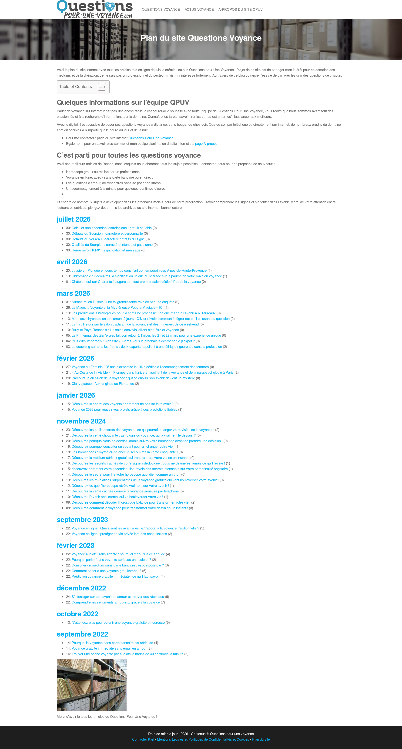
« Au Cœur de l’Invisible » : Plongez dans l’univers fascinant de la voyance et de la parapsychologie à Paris (153, 372)
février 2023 (75, 545)
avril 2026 (72, 261)
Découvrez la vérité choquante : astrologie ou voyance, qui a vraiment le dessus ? (134, 435)
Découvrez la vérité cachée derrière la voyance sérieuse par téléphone (125, 490)
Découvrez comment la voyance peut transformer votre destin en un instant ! (130, 507)
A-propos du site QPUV (240, 9)
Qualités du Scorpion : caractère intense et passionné (112, 244)
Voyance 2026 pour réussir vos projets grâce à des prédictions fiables (124, 409)
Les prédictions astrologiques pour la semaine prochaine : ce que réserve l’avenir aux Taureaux (144, 312)
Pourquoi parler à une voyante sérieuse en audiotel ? (111, 559)
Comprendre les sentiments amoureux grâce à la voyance (116, 602)
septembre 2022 (82, 634)
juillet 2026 (74, 219)
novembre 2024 (81, 421)
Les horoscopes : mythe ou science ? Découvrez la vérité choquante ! (125, 451)
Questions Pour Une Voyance (151, 137)
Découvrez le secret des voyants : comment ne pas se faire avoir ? (123, 403)
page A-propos (206, 143)
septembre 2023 (82, 519)
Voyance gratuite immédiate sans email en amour (109, 648)
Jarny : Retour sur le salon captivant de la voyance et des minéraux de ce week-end (135, 324)
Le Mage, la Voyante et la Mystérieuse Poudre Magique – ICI (118, 307)
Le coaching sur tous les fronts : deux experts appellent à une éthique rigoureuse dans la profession (147, 346)
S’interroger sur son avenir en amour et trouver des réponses (118, 596)
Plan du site (261, 739)
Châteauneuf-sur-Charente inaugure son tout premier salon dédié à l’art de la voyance (136, 281)
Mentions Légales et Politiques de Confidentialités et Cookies (203, 739)
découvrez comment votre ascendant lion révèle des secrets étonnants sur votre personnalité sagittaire (150, 468)
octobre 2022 (77, 613)
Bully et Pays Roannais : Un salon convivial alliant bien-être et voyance (125, 329)
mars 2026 (73, 293)
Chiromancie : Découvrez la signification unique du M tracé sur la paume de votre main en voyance (147, 275)
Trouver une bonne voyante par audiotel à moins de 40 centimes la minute (127, 653)
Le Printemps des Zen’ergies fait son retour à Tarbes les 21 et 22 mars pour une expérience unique (146, 335)
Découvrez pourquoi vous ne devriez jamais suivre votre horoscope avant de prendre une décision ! (147, 440)
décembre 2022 (81, 588)
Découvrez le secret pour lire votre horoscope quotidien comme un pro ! (126, 474)
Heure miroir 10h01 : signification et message (106, 249)
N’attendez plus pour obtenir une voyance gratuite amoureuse (118, 622)
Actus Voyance (199, 9)
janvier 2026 (76, 395)
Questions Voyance (161, 9)
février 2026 (75, 358)
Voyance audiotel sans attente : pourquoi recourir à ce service (118, 553)
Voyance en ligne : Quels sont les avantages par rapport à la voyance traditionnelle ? (135, 527)
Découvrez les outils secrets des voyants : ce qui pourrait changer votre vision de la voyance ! (143, 429)
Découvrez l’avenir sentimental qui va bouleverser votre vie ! (117, 496)
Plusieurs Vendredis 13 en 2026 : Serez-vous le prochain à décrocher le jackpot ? (133, 340)
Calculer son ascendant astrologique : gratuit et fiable (112, 227)
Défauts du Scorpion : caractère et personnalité (107, 233)
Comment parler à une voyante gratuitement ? (106, 570)
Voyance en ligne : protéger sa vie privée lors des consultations (119, 533)
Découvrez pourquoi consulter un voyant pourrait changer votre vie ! (123, 446)
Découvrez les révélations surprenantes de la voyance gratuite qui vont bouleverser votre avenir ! (145, 479)
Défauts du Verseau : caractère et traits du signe (108, 238)
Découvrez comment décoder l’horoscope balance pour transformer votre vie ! (131, 502)
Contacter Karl (143, 739)
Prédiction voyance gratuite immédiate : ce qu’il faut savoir (116, 576)
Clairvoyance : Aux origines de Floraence (103, 383)
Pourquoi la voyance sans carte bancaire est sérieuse (112, 642)
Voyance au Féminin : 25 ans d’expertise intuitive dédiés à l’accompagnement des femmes (140, 366)
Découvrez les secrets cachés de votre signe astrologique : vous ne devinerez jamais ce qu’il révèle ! (148, 463)
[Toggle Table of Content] (99, 87)
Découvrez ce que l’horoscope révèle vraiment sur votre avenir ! (120, 485)
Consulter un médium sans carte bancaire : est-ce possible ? (118, 565)
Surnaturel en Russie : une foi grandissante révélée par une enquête (123, 301)
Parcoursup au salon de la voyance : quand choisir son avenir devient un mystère (133, 377)
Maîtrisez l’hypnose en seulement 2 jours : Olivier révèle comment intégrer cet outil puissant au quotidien (151, 318)
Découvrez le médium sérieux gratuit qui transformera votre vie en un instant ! (130, 457)
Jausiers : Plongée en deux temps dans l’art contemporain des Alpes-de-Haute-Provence (139, 270)
